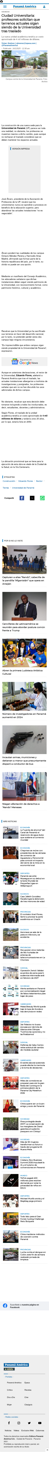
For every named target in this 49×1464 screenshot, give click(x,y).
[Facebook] (1, 2)
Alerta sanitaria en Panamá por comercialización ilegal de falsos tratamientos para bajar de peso (32, 992)
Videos (16, 1430)
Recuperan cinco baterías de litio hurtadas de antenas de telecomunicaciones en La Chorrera (32, 955)
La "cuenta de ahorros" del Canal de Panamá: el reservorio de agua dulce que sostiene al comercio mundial (32, 835)
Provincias (25, 912)
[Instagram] (18, 1423)
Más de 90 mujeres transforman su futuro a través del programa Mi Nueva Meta (31, 1146)
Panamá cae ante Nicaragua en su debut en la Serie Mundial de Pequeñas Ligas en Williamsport (32, 881)
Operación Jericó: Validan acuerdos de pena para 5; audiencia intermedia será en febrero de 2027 (32, 974)
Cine (26, 1397)
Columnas (40, 1430)
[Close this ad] (47, 1450)
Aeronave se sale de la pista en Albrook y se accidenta (30, 934)
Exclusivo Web (27, 1430)
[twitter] (29, 1423)
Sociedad (25, 986)
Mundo (23, 1175)
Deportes (25, 873)
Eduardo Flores (25, 481)
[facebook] (9, 1423)
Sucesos (24, 894)
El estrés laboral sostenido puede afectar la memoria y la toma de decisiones (32, 1065)
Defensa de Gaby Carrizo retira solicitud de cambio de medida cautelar (32, 1047)
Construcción (9, 481)
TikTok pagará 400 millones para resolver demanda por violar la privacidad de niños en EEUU (30, 1183)
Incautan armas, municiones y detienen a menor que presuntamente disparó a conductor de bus (24, 760)
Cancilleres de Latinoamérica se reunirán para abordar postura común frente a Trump (23, 627)
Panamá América (14, 1382)
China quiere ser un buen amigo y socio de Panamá (32, 1105)
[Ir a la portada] (24, 6)
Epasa (27, 1382)
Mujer (9, 1404)
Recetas (27, 1390)
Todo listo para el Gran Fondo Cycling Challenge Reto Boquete (32, 1219)
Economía (25, 827)
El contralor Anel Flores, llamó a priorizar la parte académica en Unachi (31, 916)
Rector (39, 481)
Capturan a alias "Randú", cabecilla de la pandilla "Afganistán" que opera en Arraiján (23, 580)
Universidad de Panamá (23, 488)
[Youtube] (39, 1423)
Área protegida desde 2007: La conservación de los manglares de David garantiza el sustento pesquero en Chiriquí (32, 1126)
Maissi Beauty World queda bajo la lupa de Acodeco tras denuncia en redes (33, 1009)
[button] (22, 498)
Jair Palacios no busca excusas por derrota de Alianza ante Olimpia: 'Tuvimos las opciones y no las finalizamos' (32, 1029)
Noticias (8, 1430)
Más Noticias (10, 821)
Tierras (6, 488)
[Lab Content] (24, 1371)
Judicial (24, 968)
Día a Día (11, 1397)
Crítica (9, 1390)
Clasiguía (28, 1404)
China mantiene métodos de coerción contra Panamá (32, 1236)
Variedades (25, 1004)
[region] (24, 103)
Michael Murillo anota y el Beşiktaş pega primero (32, 1200)
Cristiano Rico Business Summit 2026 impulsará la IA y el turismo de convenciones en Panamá (32, 1164)
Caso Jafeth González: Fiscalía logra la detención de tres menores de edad (32, 899)
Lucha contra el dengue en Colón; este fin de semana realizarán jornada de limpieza (33, 1256)
